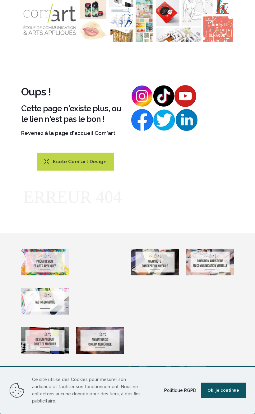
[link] (127, 21)
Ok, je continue (223, 390)
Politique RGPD (180, 390)
